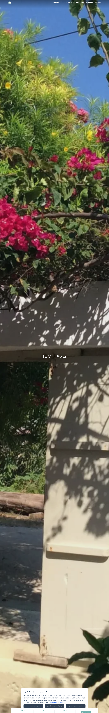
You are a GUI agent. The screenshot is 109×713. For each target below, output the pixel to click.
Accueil (55, 2)
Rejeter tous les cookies (33, 706)
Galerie (89, 2)
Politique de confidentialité (55, 702)
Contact (97, 2)
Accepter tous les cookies (75, 706)
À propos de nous (68, 2)
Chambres (80, 2)
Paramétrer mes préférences (54, 706)
